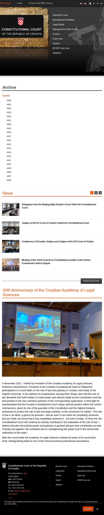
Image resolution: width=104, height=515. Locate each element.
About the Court (61, 466)
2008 (9, 172)
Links (19, 3)
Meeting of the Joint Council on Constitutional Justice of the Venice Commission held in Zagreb (56, 261)
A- (94, 3)
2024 (9, 108)
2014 (9, 148)
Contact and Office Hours (41, 3)
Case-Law (81, 475)
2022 (9, 116)
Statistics (59, 485)
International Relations (85, 466)
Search (58, 480)
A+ (101, 3)
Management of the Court (86, 471)
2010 (9, 164)
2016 (9, 140)
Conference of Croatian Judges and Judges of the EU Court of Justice (58, 241)
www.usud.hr (13, 494)
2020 (9, 124)
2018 (9, 132)
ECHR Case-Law (83, 480)
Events (6, 96)
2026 (9, 100)
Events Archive (91, 281)
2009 (9, 168)
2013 (9, 152)
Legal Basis (60, 471)
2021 (9, 120)
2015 (9, 144)
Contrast (90, 3)
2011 (9, 160)
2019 (9, 128)
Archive (58, 475)
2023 (9, 112)
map (25, 473)
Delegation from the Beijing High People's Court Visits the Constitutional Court (59, 206)
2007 (9, 176)
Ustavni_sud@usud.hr (22, 491)
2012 (9, 156)
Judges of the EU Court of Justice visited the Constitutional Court (55, 223)
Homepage (5, 3)
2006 (9, 180)
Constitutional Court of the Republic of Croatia (22, 26)
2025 (9, 104)
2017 (9, 136)
